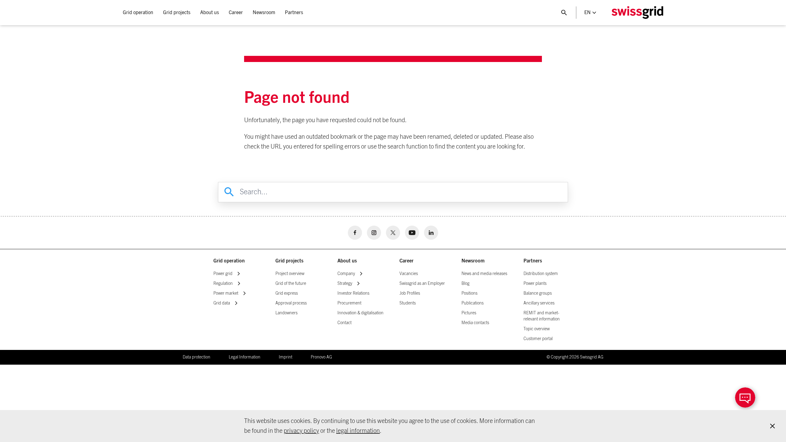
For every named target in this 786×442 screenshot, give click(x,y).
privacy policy (301, 431)
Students (407, 303)
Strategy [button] (344, 283)
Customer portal (538, 339)
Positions (469, 293)
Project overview (289, 274)
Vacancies (408, 274)
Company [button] (346, 274)
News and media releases (484, 274)
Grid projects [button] (176, 12)
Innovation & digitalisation (360, 313)
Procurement (349, 303)
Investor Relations (353, 293)
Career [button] (236, 12)
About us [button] (209, 12)
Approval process (291, 303)
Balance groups (537, 293)
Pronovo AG (321, 357)
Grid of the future (290, 283)
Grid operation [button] (138, 12)
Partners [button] (294, 12)
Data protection (196, 357)
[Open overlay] (745, 397)
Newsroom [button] (264, 12)
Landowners (286, 313)
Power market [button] (225, 293)
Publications (472, 303)
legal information (358, 431)
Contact (344, 323)
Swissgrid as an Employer (422, 283)
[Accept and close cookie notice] (772, 426)
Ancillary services (538, 303)
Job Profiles (409, 293)
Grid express (286, 293)
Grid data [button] (221, 303)
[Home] (637, 12)
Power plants (535, 283)
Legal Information (244, 357)
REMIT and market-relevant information (541, 316)
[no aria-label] (355, 233)
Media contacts (475, 323)
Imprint (285, 357)
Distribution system (540, 274)
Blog (465, 283)
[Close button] (564, 12)
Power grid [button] (222, 274)
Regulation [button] (223, 283)
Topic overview (536, 329)
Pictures (468, 313)
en (587, 12)
